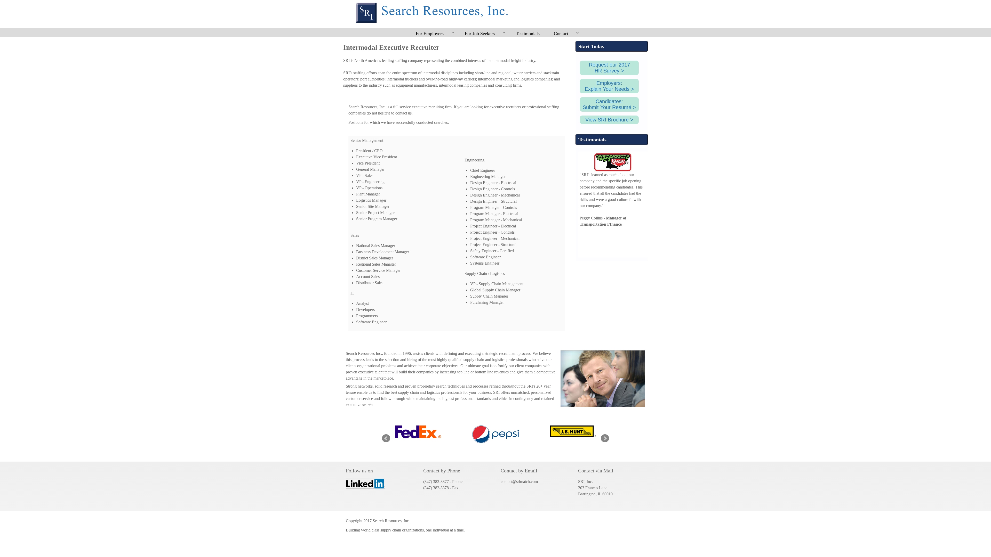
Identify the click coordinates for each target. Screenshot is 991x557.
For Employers (426, 34)
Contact (557, 34)
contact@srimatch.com (519, 481)
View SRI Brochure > (609, 119)
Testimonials (528, 33)
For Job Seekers (476, 34)
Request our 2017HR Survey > (609, 67)
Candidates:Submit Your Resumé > (609, 104)
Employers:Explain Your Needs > (609, 86)
